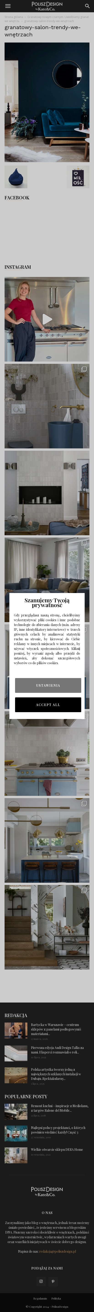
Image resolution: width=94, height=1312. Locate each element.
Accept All (48, 705)
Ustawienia (48, 685)
